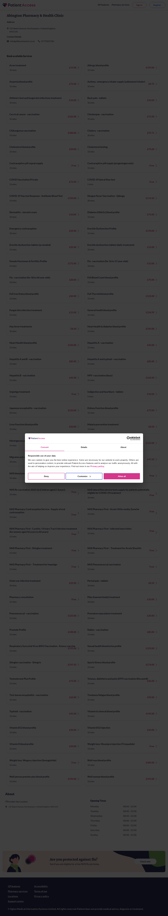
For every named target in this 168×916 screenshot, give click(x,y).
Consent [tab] (45, 447)
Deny (46, 476)
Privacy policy (97, 466)
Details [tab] (84, 447)
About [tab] (123, 447)
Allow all (122, 476)
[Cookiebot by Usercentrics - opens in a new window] (128, 438)
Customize (82, 476)
